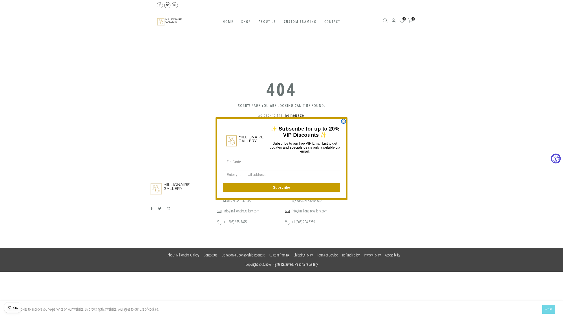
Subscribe (281, 187)
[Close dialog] (343, 121)
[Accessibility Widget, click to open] (556, 159)
